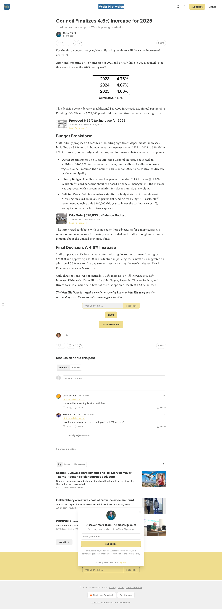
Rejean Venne (69, 33)
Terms (121, 587)
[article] (111, 482)
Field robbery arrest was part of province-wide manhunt (95, 500)
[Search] (178, 7)
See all (62, 542)
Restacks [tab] (76, 367)
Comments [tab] (63, 367)
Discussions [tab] (79, 464)
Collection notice (134, 587)
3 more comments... (66, 449)
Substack (96, 602)
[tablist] (69, 368)
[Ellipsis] (164, 395)
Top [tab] (59, 464)
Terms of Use (125, 550)
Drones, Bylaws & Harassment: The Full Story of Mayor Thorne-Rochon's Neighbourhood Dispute (94, 474)
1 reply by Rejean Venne (78, 435)
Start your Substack (103, 595)
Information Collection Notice (110, 553)
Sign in (213, 6)
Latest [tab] (67, 464)
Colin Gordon (70, 395)
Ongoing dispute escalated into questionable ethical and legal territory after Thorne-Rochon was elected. (95, 482)
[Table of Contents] (3, 304)
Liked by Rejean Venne (75, 399)
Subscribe (197, 6)
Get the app (126, 595)
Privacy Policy (134, 553)
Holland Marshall (71, 414)
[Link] (51, 136)
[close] (140, 511)
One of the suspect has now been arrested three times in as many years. (93, 504)
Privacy (112, 587)
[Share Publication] (185, 7)
